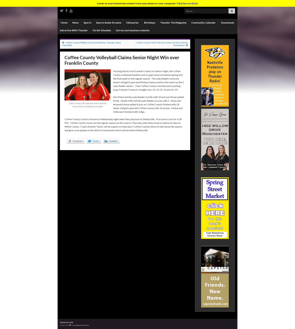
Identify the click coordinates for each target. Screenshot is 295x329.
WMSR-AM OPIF (66, 322)
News (75, 22)
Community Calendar (203, 22)
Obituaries (132, 22)
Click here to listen (187, 3)
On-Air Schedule (101, 30)
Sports (87, 22)
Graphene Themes (81, 325)
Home (64, 22)
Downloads (227, 22)
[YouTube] (71, 10)
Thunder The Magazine (173, 22)
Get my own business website (132, 30)
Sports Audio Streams (108, 22)
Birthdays (149, 22)
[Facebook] (66, 10)
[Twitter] (61, 10)
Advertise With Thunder (74, 30)
